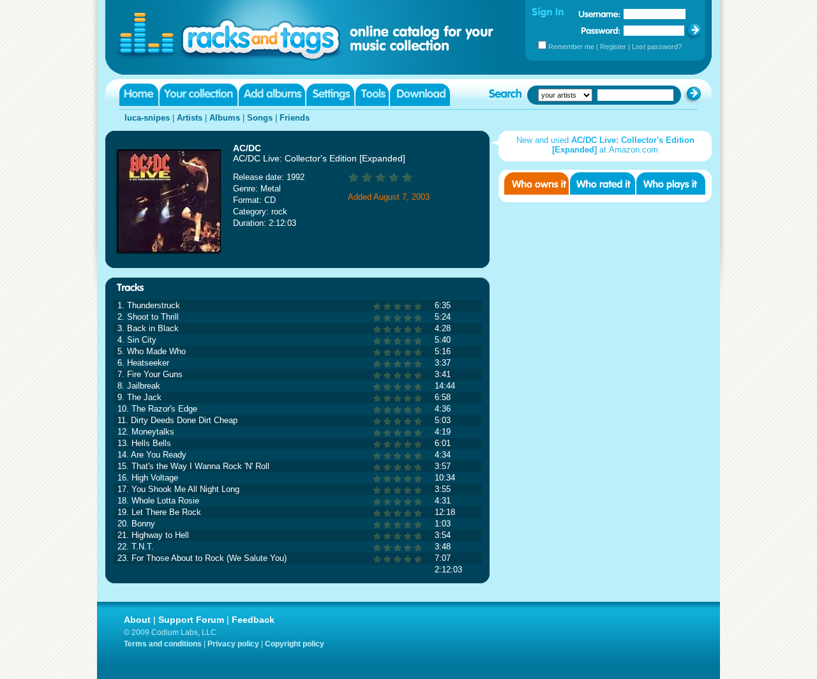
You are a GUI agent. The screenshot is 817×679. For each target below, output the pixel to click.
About (137, 620)
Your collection (198, 95)
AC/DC (247, 148)
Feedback (253, 620)
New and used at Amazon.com (605, 144)
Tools (372, 95)
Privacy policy (233, 643)
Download (420, 95)
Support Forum (191, 620)
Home (138, 95)
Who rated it (602, 183)
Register (613, 46)
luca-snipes (147, 118)
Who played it (670, 183)
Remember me (571, 46)
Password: (600, 30)
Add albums (272, 95)
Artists (189, 118)
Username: (599, 14)
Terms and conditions (163, 643)
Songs (260, 118)
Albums (224, 118)
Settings (330, 95)
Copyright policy (294, 643)
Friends (295, 118)
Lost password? (657, 46)
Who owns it (536, 183)
